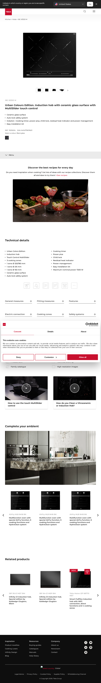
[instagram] (91, 647)
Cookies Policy (45, 674)
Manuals (32, 652)
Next (67, 90)
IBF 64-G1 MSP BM (47, 593)
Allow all (82, 357)
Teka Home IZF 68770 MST (79, 594)
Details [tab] (51, 331)
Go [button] (90, 4)
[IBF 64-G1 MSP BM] (50, 579)
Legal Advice (19, 674)
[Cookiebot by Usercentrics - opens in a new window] (87, 324)
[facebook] (86, 642)
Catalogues (33, 649)
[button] (69, 4)
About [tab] (83, 331)
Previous (3, 515)
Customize (49, 357)
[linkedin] (86, 647)
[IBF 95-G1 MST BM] (20, 579)
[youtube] (91, 642)
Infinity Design (11, 652)
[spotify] (86, 652)
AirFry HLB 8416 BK (17, 514)
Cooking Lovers (11, 649)
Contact (54, 652)
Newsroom (55, 649)
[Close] (96, 4)
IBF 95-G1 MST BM (17, 593)
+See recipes (61, 175)
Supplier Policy (59, 674)
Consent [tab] (17, 331)
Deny (18, 357)
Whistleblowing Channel (77, 674)
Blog (7, 656)
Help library (34, 656)
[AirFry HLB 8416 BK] (20, 500)
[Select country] (89, 11)
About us (55, 645)
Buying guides (35, 645)
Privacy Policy (32, 674)
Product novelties (12, 645)
